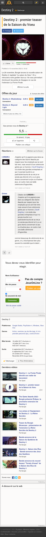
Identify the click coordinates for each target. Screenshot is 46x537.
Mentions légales (29, 529)
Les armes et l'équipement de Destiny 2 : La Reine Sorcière (29, 413)
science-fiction (34, 333)
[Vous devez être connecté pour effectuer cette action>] (34, 141)
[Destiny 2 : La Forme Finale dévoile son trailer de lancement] (10, 377)
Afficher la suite (23, 87)
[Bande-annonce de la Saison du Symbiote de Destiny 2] (10, 442)
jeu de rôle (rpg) (30, 331)
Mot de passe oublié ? (13, 306)
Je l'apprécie (19, 140)
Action (14, 331)
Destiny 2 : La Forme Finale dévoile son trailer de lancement (30, 375)
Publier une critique (23, 144)
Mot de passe (10, 284)
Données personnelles (19, 532)
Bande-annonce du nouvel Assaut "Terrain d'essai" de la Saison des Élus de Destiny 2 (30, 464)
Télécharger (21, 10)
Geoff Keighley (37, 167)
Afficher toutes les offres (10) (12, 114)
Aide (2, 534)
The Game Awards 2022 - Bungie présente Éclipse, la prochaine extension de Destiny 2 (30, 400)
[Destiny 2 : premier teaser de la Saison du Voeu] (10, 389)
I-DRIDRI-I (6, 157)
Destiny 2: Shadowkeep (11, 99)
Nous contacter (10, 534)
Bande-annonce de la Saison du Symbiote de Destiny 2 (28, 439)
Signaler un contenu (35, 532)
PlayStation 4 (27, 325)
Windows (36, 325)
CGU (38, 529)
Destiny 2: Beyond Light (9, 106)
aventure (21, 331)
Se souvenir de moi (13, 296)
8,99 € (25, 99)
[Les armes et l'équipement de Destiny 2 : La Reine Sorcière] (10, 415)
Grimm (4, 193)
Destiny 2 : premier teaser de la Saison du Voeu (29, 386)
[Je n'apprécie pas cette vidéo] (13, 63)
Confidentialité (5, 532)
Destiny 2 (7, 10)
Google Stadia (17, 325)
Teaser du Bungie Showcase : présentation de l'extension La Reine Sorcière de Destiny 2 (30, 426)
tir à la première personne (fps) (26, 332)
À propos (19, 529)
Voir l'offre (39, 99)
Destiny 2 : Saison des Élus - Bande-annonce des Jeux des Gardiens (30, 451)
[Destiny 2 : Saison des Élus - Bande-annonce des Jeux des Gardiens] (10, 454)
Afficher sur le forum (35, 151)
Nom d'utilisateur (12, 275)
